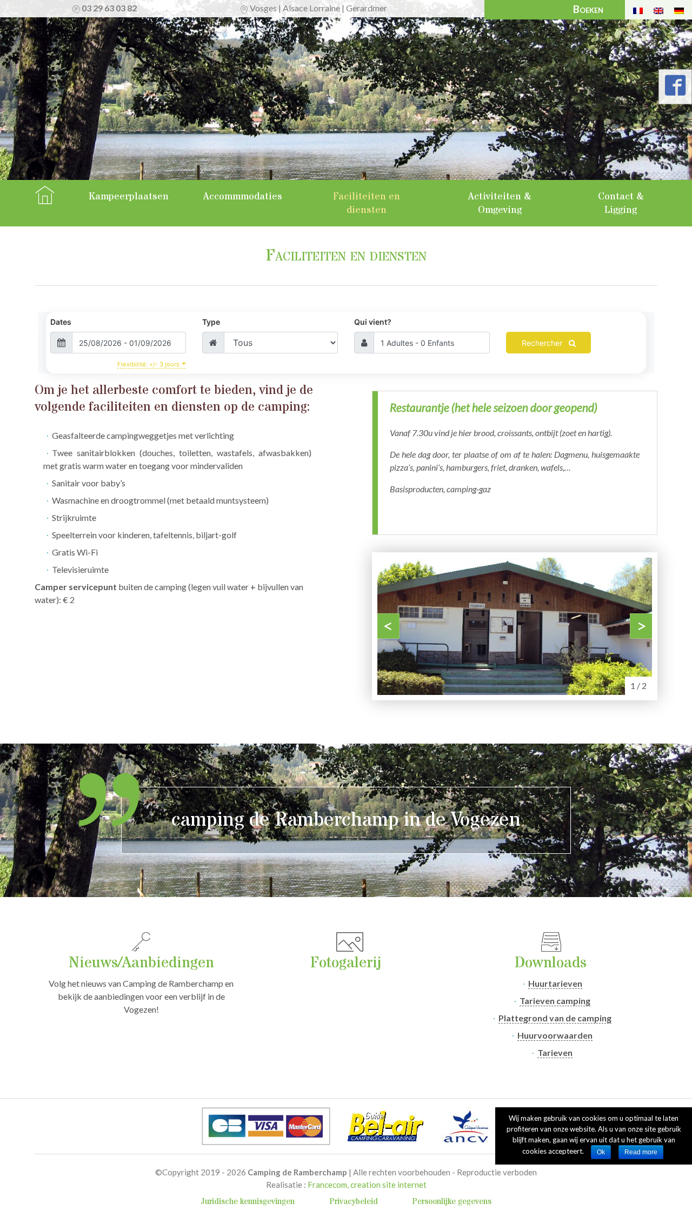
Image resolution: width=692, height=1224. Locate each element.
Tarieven (555, 1052)
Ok (601, 1152)
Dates (60, 321)
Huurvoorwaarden (555, 1035)
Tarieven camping (555, 1000)
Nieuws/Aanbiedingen (141, 963)
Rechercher (543, 342)
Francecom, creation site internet (367, 1184)
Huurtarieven (555, 983)
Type (211, 321)
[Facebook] (675, 89)
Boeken (588, 9)
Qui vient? (372, 321)
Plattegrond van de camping (554, 1018)
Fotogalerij (345, 963)
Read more (640, 1152)
